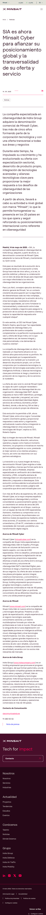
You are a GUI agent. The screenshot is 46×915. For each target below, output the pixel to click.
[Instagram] (9, 875)
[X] (14, 875)
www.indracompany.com (24, 662)
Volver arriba (35, 909)
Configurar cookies (37, 914)
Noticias (6, 100)
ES (40, 2)
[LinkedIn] (4, 875)
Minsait (5, 2)
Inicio (4, 19)
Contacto (9, 758)
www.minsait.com (17, 606)
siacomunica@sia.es (11, 713)
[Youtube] (20, 875)
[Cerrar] (41, 9)
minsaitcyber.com (22, 539)
